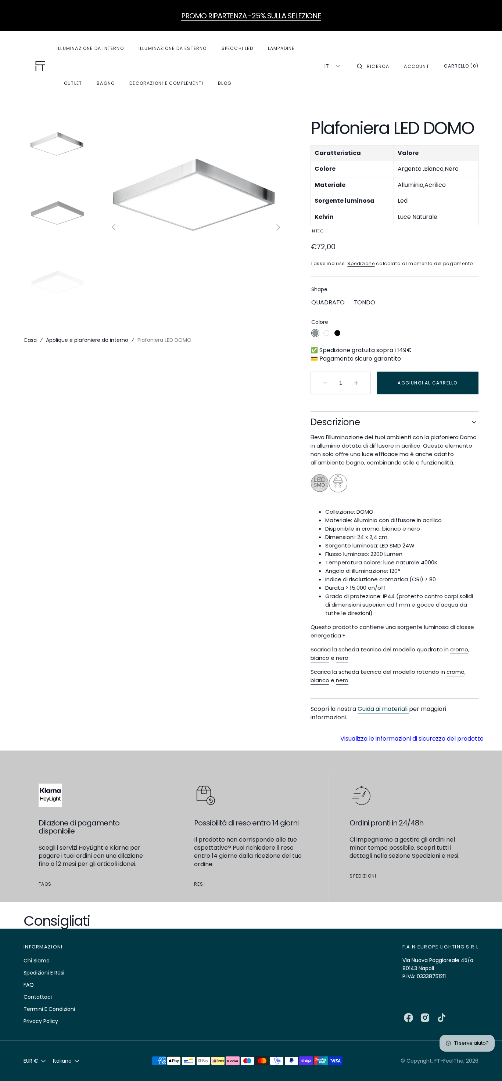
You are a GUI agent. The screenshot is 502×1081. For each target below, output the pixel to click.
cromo (459, 649)
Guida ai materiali (383, 709)
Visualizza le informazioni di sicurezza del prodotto (412, 739)
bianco (320, 658)
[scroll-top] (485, 1064)
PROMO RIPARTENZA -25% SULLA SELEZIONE (251, 16)
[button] (373, 66)
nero (342, 658)
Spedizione (360, 263)
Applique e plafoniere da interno (87, 340)
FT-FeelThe (448, 1060)
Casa (30, 340)
